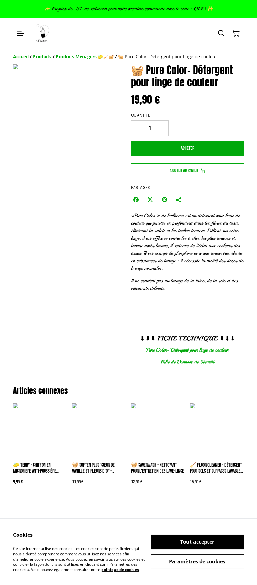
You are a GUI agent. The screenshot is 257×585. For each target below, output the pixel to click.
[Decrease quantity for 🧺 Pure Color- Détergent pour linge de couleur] (137, 128)
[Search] (221, 33)
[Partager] (179, 199)
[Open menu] (20, 33)
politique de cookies (120, 569)
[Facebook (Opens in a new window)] (135, 199)
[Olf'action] (43, 33)
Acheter (187, 148)
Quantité (140, 115)
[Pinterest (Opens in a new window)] (164, 199)
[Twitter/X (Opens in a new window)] (150, 199)
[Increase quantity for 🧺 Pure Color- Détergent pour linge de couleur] (162, 128)
